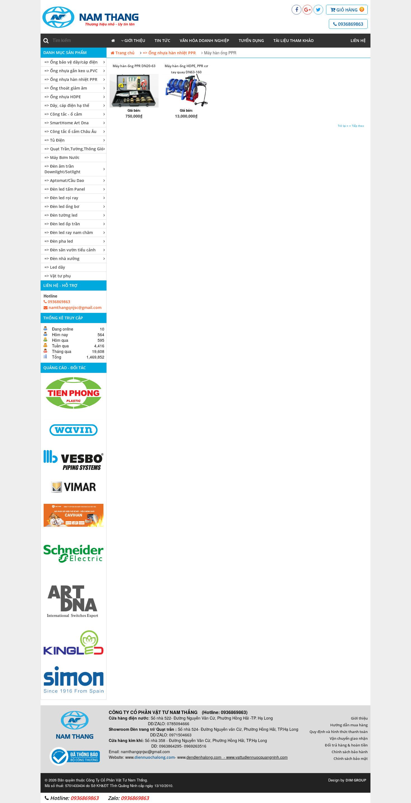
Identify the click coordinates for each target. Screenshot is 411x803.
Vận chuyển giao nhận (349, 738)
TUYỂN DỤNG (251, 40)
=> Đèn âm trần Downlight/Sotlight (62, 168)
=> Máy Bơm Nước (61, 157)
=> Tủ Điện (54, 140)
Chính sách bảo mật (351, 758)
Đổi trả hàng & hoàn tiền (346, 745)
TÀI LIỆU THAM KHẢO (293, 40)
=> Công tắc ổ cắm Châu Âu (70, 131)
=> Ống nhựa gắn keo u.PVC (71, 70)
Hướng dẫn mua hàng (349, 724)
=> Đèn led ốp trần (62, 223)
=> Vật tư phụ (57, 275)
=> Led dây (54, 267)
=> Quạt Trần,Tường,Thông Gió (73, 148)
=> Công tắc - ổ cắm (63, 114)
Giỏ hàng (349, 9)
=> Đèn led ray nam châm (68, 232)
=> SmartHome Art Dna (66, 122)
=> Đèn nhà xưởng (61, 258)
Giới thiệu (134, 40)
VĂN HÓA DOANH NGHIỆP (204, 40)
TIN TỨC (162, 40)
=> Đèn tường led (60, 215)
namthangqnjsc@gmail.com (74, 307)
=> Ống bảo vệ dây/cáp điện (71, 62)
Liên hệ (358, 40)
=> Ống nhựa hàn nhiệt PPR (70, 79)
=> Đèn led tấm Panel (64, 189)
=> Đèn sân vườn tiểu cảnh (70, 249)
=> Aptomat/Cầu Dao (64, 180)
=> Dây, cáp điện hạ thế (66, 105)
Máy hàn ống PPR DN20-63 (134, 66)
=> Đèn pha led (58, 241)
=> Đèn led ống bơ (61, 206)
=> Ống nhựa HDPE (62, 96)
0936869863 (350, 24)
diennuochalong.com (154, 757)
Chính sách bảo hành (350, 751)
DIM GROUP (356, 780)
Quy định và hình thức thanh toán (339, 731)
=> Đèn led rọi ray (61, 197)
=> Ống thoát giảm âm (65, 88)
